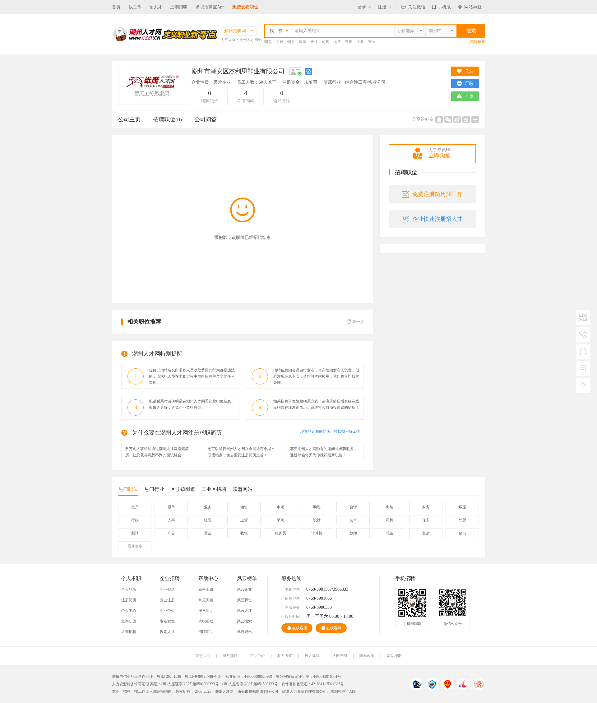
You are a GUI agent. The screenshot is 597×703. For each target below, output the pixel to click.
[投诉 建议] (583, 371)
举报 (469, 96)
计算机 (316, 533)
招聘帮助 (205, 632)
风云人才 (244, 610)
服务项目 (230, 656)
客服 (462, 507)
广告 (171, 533)
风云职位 (244, 600)
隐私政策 (366, 656)
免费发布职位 (245, 7)
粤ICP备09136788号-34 (203, 676)
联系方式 (284, 656)
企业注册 (167, 600)
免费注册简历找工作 (437, 194)
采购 (280, 520)
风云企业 (244, 589)
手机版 (444, 7)
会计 (314, 42)
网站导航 (473, 7)
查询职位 (128, 621)
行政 (135, 520)
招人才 (155, 7)
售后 (426, 533)
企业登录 (167, 589)
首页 (116, 7)
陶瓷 (268, 42)
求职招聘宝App (209, 7)
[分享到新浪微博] (457, 119)
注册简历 (128, 600)
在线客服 (299, 628)
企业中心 (167, 610)
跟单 (302, 42)
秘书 (462, 533)
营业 (207, 533)
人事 (171, 520)
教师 (353, 533)
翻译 (135, 533)
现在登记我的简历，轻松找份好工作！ (332, 431)
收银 (244, 533)
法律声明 (339, 656)
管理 (371, 42)
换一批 (358, 321)
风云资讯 (244, 632)
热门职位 (128, 489)
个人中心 (128, 610)
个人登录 (128, 589)
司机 (325, 42)
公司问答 (205, 119)
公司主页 (129, 119)
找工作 (134, 7)
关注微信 (416, 7)
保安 (426, 520)
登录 (361, 7)
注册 (382, 7)
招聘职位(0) (167, 119)
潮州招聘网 (162, 691)
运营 (337, 42)
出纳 (389, 507)
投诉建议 (312, 656)
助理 (317, 507)
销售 (291, 42)
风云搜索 (244, 621)
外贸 (462, 520)
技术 (353, 520)
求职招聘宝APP (343, 691)
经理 (207, 520)
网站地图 (394, 656)
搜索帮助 (205, 610)
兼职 (348, 42)
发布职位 (167, 621)
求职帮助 (205, 621)
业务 (360, 42)
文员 (279, 42)
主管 (244, 520)
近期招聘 (178, 7)
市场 (280, 507)
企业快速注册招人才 (437, 219)
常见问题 (205, 600)
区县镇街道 (182, 489)
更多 (134, 546)
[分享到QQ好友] (439, 119)
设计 (317, 520)
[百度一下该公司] (308, 71)
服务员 (280, 533)
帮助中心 (257, 656)
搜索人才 (167, 632)
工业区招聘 (213, 489)
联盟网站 (242, 489)
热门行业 (154, 489)
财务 (426, 507)
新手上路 (205, 589)
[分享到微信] (448, 119)
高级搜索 (477, 42)
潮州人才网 (224, 691)
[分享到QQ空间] (466, 119)
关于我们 (202, 656)
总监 (389, 533)
